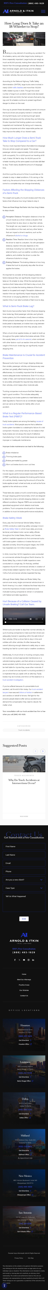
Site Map (30, 1258)
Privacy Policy (19, 1258)
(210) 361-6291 (25, 1223)
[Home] (18, 11)
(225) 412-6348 (25, 1073)
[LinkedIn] (33, 959)
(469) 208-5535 (25, 1109)
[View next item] (42, 751)
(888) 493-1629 (36, 3)
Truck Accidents (24, 730)
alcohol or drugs (21, 235)
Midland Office (24, 1154)
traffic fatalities (18, 87)
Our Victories (24, 990)
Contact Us (24, 995)
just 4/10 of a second (23, 339)
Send (24, 919)
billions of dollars (25, 692)
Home (24, 974)
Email (8, 863)
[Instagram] (28, 959)
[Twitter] (19, 959)
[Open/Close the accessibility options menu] (4, 1285)
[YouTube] (24, 959)
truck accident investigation (13, 680)
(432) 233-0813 (25, 1146)
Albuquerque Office (24, 1195)
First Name (10, 846)
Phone (8, 871)
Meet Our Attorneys (24, 979)
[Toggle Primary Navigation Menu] (43, 11)
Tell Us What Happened (16, 896)
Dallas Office (23, 1117)
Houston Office (24, 1044)
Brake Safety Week (12, 529)
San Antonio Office (23, 1231)
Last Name (10, 854)
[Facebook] (14, 959)
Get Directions (24, 1040)
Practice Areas (24, 985)
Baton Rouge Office (24, 1081)
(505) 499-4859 (25, 1187)
